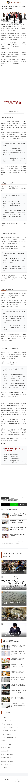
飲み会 (16, 500)
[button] (22, 504)
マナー (21, 498)
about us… (7, 779)
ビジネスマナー (6, 498)
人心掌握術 (5, 500)
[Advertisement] (14, 82)
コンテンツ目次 (13, 111)
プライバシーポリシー (20, 779)
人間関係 (11, 500)
